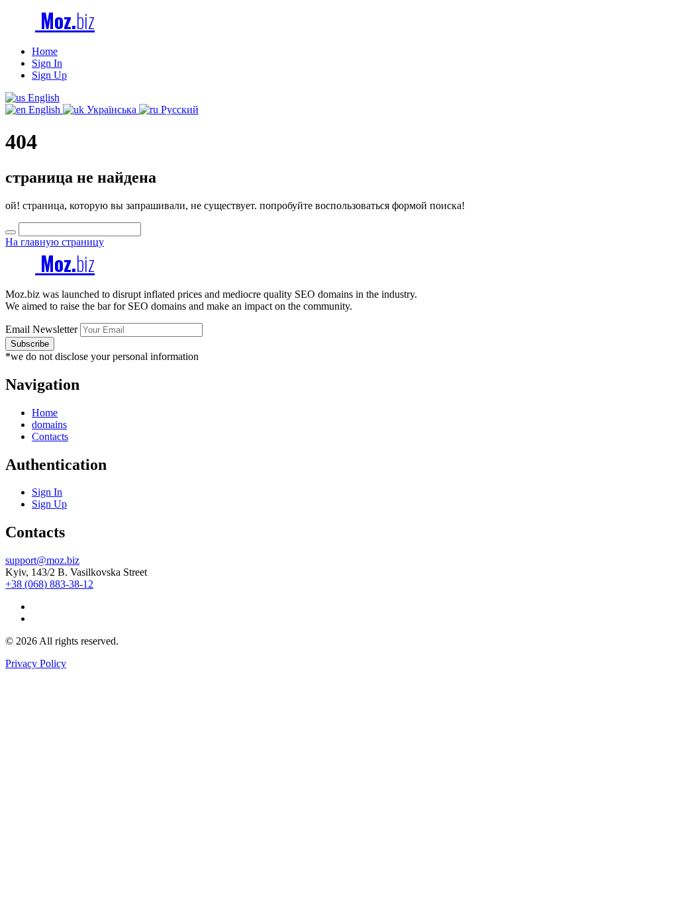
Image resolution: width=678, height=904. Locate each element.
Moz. (65, 20)
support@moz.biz (42, 560)
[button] (32, 97)
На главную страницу (54, 242)
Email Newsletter (41, 329)
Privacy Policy (35, 663)
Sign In (47, 63)
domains (49, 424)
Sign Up (49, 75)
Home (45, 51)
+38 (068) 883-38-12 (49, 584)
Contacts (50, 436)
